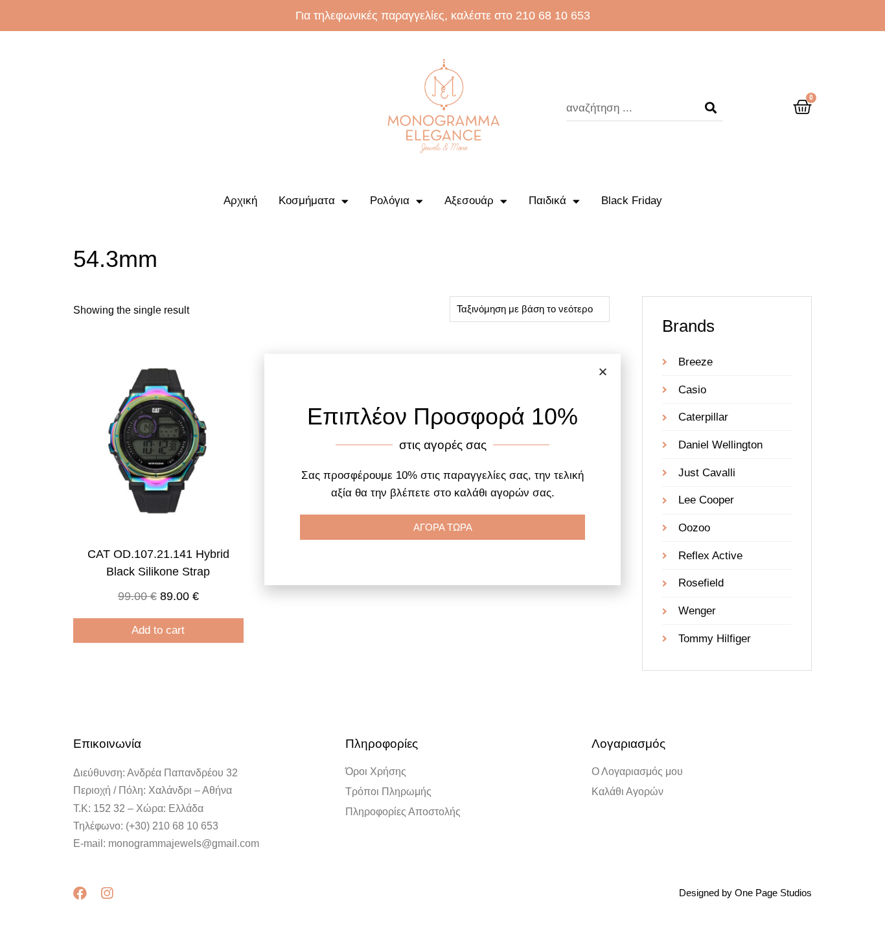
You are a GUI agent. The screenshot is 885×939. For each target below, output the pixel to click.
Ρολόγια (389, 200)
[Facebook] (80, 893)
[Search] (710, 108)
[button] (603, 372)
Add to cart (158, 630)
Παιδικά (547, 200)
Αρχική (240, 200)
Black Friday (631, 200)
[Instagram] (106, 893)
